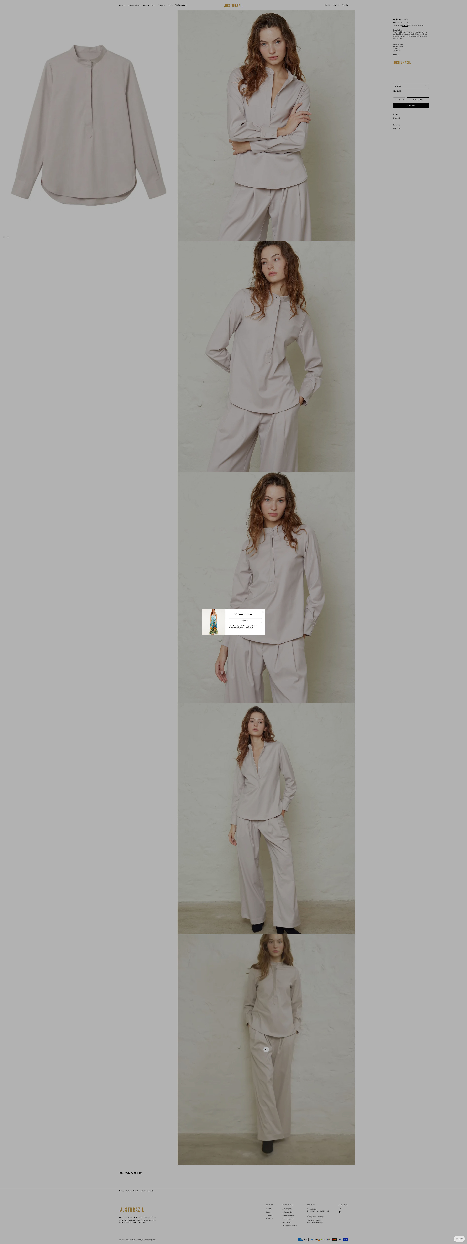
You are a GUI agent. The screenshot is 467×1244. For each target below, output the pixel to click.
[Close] (262, 611)
